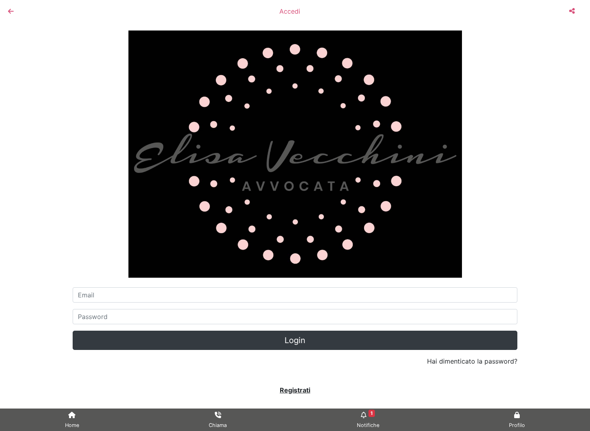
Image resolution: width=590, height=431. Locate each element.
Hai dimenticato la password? (472, 361)
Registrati (295, 390)
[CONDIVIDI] (573, 10)
